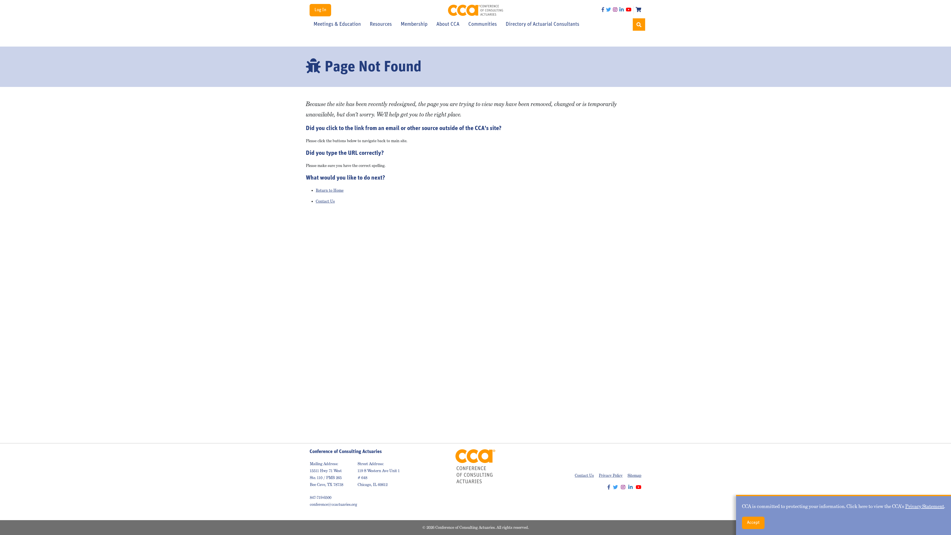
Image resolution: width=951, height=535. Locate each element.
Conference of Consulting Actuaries (476, 10)
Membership (414, 24)
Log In (320, 10)
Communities (482, 24)
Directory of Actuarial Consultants (542, 24)
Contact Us (325, 201)
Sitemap (634, 475)
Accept (753, 523)
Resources (381, 24)
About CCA (447, 24)
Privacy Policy (611, 475)
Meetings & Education (337, 24)
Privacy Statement (924, 506)
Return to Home (329, 190)
